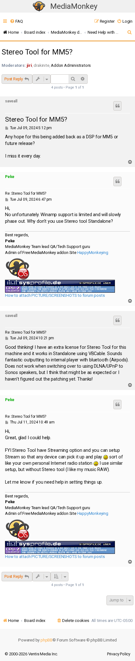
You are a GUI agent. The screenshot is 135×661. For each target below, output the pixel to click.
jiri (29, 65)
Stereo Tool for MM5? (37, 52)
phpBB (46, 640)
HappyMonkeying (92, 252)
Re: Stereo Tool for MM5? (25, 193)
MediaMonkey (73, 6)
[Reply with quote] (117, 106)
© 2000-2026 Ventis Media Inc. (31, 654)
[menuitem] (16, 21)
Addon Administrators (71, 65)
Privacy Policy (118, 654)
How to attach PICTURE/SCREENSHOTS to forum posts (55, 295)
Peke (9, 177)
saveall (11, 101)
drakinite (41, 65)
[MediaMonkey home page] (39, 6)
